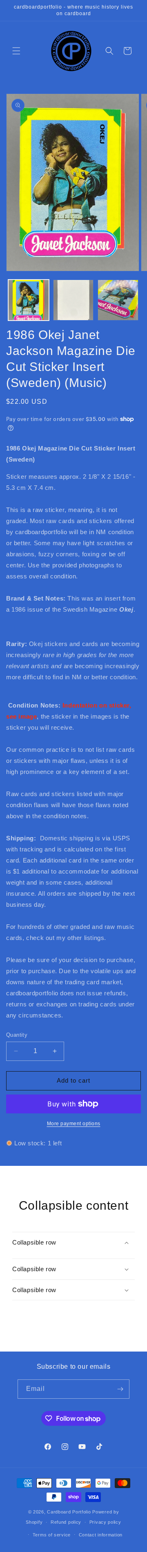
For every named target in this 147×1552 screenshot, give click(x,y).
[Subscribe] (120, 1389)
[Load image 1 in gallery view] (28, 300)
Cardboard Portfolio (69, 1511)
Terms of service (52, 1534)
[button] (16, 51)
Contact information (100, 1534)
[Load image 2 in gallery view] (73, 300)
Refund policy (66, 1522)
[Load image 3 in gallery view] (118, 300)
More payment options (73, 1123)
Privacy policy (105, 1522)
